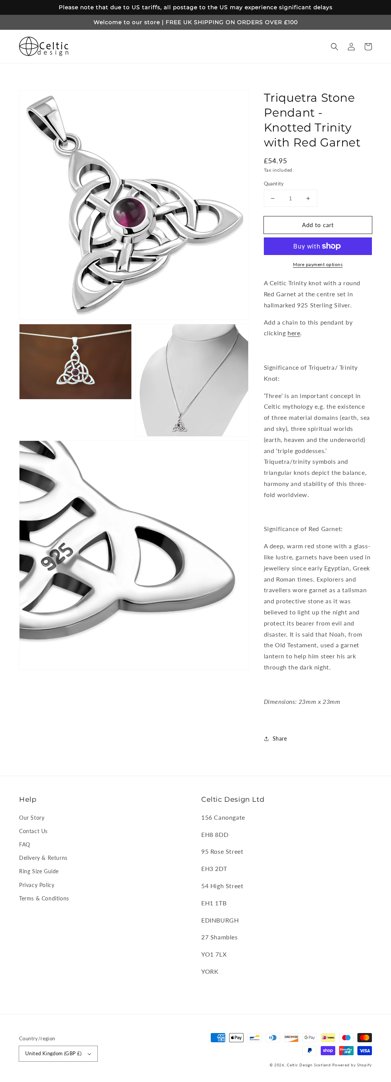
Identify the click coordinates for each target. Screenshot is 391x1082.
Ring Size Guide (39, 871)
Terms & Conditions (44, 898)
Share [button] (280, 738)
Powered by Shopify (352, 1065)
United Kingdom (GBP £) (53, 1053)
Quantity (274, 183)
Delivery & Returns (43, 858)
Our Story (31, 817)
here (294, 332)
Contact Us (33, 831)
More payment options (318, 264)
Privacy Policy (36, 885)
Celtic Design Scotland (309, 1065)
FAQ (24, 844)
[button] (334, 46)
